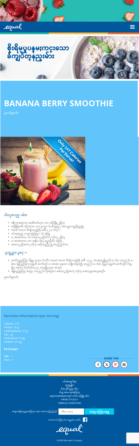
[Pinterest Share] (115, 364)
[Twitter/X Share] (106, 364)
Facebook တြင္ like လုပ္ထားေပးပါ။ (64, 419)
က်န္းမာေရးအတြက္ (69, 392)
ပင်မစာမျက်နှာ (70, 381)
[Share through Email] (124, 364)
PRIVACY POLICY (69, 399)
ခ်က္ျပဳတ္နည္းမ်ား (69, 388)
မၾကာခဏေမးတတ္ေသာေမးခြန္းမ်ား (69, 395)
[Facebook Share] (98, 364)
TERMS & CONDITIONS (69, 403)
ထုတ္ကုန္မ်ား (69, 385)
